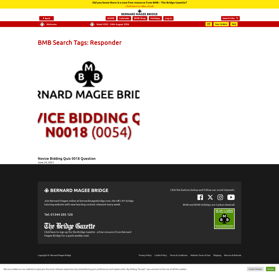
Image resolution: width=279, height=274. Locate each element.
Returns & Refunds (232, 255)
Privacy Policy (145, 255)
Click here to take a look (140, 6)
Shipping (217, 255)
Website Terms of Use (200, 255)
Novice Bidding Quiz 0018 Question (67, 158)
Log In (168, 18)
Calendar (124, 18)
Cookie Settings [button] (255, 269)
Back (47, 18)
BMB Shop (140, 18)
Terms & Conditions (179, 255)
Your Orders (221, 24)
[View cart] (209, 24)
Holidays (155, 18)
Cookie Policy (160, 255)
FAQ (234, 24)
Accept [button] (271, 269)
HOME (111, 18)
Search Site (229, 18)
